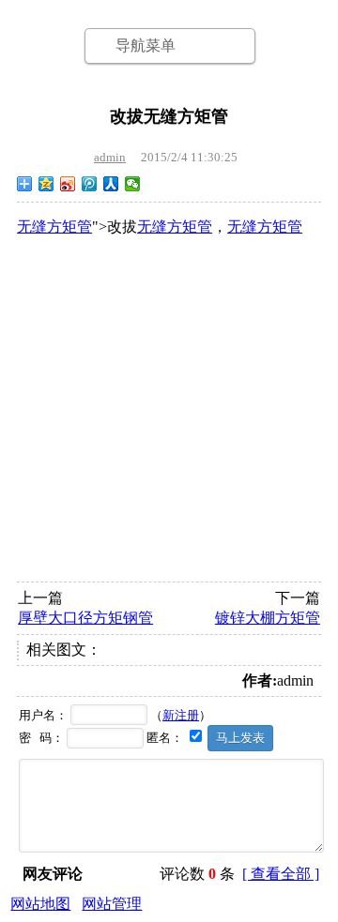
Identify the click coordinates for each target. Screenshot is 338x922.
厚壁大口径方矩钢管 (85, 618)
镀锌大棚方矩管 (267, 618)
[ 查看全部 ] (280, 874)
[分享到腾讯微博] (90, 183)
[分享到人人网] (111, 183)
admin (110, 157)
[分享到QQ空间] (46, 183)
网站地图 (40, 904)
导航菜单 (145, 45)
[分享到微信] (133, 183)
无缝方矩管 (54, 226)
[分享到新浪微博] (68, 183)
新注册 (180, 715)
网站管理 (112, 904)
